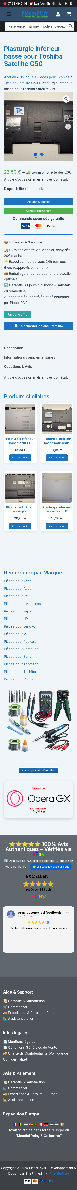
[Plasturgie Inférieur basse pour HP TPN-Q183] (57, 488)
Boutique (27, 77)
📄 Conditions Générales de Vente (30, 1047)
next (68, 127)
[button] (66, 99)
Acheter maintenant (38, 210)
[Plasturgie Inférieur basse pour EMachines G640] (20, 488)
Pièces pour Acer (17, 581)
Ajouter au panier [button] (20, 457)
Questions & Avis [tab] (18, 367)
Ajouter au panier (38, 201)
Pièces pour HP (16, 619)
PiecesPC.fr (37, 1168)
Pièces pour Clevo (18, 679)
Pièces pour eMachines (22, 604)
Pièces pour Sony (18, 657)
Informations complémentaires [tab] (29, 357)
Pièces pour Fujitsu (19, 611)
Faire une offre (17, 314)
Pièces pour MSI (16, 634)
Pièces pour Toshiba (20, 672)
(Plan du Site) (58, 1173)
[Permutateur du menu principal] (9, 14)
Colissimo (52, 1136)
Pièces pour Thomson (21, 664)
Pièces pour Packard (20, 642)
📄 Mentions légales (19, 1042)
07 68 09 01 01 (17, 3)
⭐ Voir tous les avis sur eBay (51, 866)
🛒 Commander (15, 1007)
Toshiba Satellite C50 (21, 83)
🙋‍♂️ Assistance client (19, 1019)
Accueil (10, 77)
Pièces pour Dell (16, 596)
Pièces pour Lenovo (19, 626)
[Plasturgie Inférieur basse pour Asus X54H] (57, 419)
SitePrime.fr (34, 1173)
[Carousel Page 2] (42, 154)
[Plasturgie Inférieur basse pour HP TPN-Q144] (20, 419)
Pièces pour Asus (17, 589)
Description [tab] (13, 348)
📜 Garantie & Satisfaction (24, 1001)
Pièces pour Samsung (21, 649)
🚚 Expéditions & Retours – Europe (30, 1013)
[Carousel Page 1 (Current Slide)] (35, 154)
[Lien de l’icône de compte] (58, 14)
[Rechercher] (71, 26)
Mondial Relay (28, 1136)
